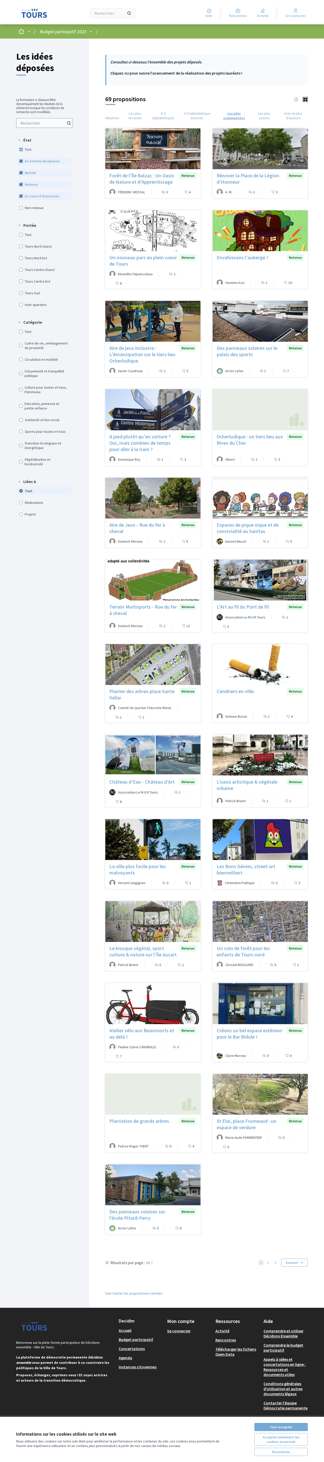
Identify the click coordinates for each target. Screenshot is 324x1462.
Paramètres (281, 1452)
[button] (24, 140)
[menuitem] (44, 123)
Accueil (125, 1330)
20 (148, 1262)
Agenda (125, 1357)
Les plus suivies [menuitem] (264, 115)
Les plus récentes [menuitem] (135, 115)
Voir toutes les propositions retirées (134, 1293)
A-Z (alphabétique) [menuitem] (163, 115)
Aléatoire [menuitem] (112, 118)
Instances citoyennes (137, 1366)
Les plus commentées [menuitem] (234, 115)
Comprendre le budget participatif (283, 1348)
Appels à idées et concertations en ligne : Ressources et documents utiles (285, 1367)
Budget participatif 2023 (63, 32)
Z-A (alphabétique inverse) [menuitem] (197, 115)
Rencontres (225, 1340)
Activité (222, 1330)
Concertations (132, 1348)
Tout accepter (281, 1427)
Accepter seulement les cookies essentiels (281, 1439)
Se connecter (179, 1330)
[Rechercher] (129, 13)
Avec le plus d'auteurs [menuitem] (293, 115)
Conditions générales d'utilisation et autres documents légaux (283, 1388)
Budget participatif (136, 1339)
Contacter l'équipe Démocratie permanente (286, 1405)
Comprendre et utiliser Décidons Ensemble (283, 1333)
